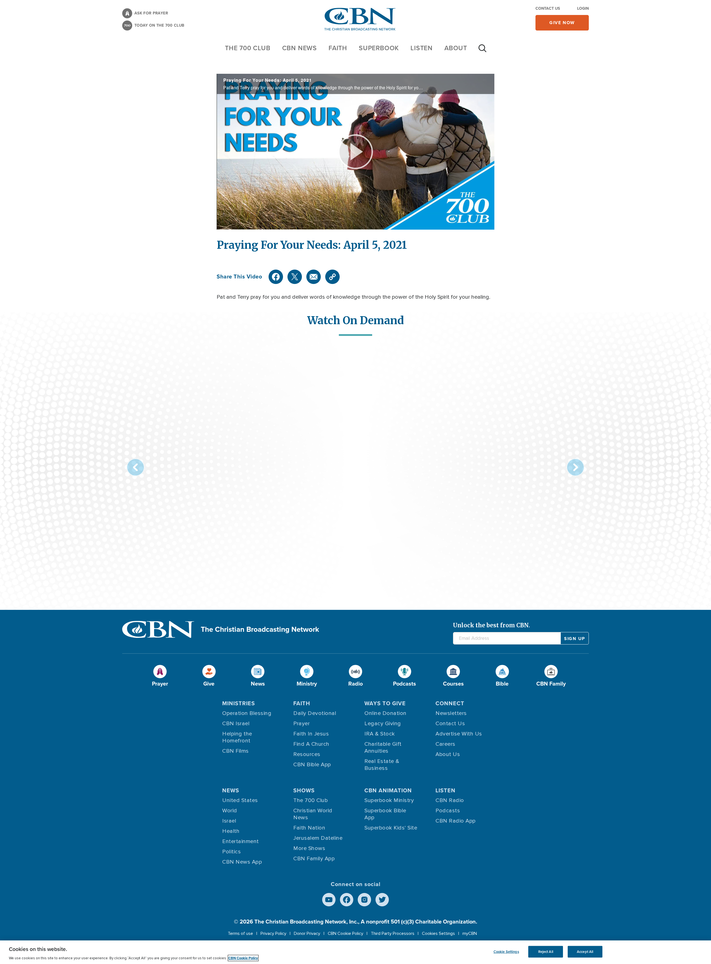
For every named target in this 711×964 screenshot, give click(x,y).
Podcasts (447, 810)
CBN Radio (449, 800)
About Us (447, 754)
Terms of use (240, 933)
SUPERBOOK (379, 48)
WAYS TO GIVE (385, 703)
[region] (355, 952)
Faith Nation (309, 828)
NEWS (230, 790)
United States (240, 800)
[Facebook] (276, 277)
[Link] (332, 277)
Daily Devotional (314, 713)
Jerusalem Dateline (317, 838)
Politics (231, 851)
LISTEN (421, 48)
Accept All (585, 951)
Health (230, 831)
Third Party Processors (392, 933)
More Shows (309, 848)
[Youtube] (329, 899)
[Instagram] (364, 899)
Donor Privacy (307, 933)
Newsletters (451, 713)
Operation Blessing (246, 713)
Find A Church (311, 744)
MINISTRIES (238, 703)
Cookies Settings (438, 933)
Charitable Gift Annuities (383, 747)
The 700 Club (248, 48)
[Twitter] (294, 277)
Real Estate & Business (381, 765)
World (229, 810)
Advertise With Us (458, 733)
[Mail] (313, 277)
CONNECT (449, 703)
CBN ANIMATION (388, 790)
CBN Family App (314, 858)
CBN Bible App (312, 764)
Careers (445, 744)
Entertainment (240, 841)
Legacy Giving (382, 723)
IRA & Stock (379, 733)
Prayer (301, 723)
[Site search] (482, 51)
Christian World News (312, 814)
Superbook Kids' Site (390, 828)
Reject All (545, 951)
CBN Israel (235, 723)
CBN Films (235, 751)
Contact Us (547, 8)
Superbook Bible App (385, 814)
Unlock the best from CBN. (491, 625)
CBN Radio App (455, 821)
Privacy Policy (273, 933)
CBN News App (242, 862)
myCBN (469, 933)
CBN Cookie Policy (345, 933)
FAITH (338, 48)
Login (583, 8)
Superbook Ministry (389, 800)
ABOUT (455, 48)
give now (562, 22)
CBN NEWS (299, 48)
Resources (307, 754)
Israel (229, 821)
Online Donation (385, 713)
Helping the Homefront (237, 737)
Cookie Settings (506, 951)
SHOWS (304, 790)
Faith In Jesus (311, 733)
